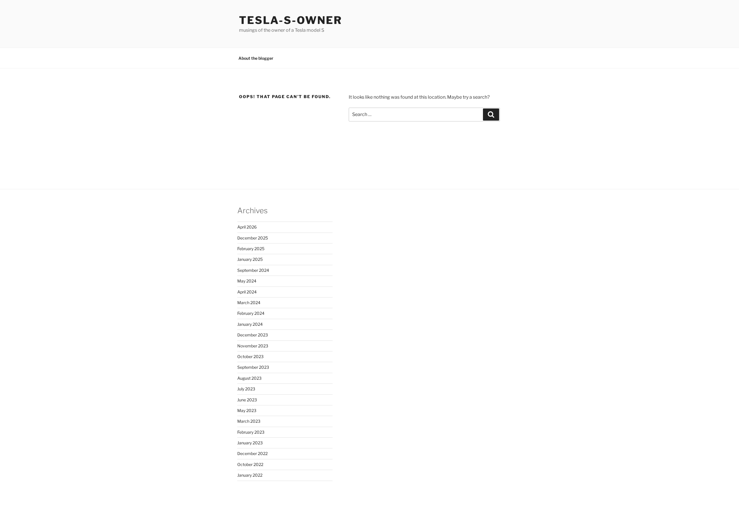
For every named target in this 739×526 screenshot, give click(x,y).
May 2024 (246, 280)
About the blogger (255, 58)
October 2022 (250, 464)
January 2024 (250, 324)
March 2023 (248, 421)
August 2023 (249, 378)
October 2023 (250, 356)
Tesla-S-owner (290, 20)
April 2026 (247, 226)
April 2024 (247, 291)
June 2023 (247, 399)
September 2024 (253, 270)
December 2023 (252, 334)
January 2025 (250, 259)
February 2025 (250, 248)
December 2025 (252, 237)
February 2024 (250, 313)
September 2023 (253, 367)
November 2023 (252, 345)
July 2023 (246, 388)
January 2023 (250, 442)
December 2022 (252, 453)
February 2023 (250, 432)
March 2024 (248, 302)
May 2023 (246, 410)
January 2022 (249, 475)
